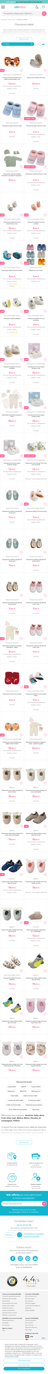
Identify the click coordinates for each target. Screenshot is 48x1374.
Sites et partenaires (8, 1320)
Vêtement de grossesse (34, 1105)
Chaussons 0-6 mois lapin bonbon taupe (12, 464)
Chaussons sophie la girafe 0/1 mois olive (12, 512)
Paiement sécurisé (31, 1333)
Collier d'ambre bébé (13, 1105)
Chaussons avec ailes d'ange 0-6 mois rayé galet (36, 791)
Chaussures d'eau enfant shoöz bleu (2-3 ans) (12, 882)
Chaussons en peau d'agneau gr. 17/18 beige (36, 930)
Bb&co (20, 1118)
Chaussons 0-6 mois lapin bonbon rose (36, 367)
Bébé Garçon (35, 1091)
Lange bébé (12, 1087)
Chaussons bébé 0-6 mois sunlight (12, 367)
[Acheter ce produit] (21, 70)
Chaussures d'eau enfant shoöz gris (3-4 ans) (12, 1021)
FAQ (3, 1330)
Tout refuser (24, 1365)
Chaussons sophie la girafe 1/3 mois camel (12, 603)
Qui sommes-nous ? (31, 1296)
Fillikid (16, 1121)
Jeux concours (29, 1325)
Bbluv (27, 1118)
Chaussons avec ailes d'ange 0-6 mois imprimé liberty (12, 834)
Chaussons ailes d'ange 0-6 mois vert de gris (12, 930)
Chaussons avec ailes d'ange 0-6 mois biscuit (12, 791)
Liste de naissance (30, 1320)
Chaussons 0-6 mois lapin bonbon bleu (36, 415)
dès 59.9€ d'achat (12, 1164)
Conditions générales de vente (11, 1296)
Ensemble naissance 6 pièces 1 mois (12, 415)
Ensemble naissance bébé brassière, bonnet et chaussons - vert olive (12, 175)
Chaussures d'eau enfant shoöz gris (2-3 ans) (36, 978)
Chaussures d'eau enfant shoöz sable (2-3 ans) (36, 834)
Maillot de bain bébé (30, 1096)
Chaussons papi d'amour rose (36, 126)
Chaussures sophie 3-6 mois (36, 77)
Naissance (11, 1091)
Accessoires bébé (34, 1100)
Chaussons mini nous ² (36, 270)
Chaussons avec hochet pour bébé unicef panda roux (12, 78)
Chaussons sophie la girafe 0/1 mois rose (36, 603)
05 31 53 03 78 (36, 1188)
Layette (23, 1087)
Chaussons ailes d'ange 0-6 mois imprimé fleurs (36, 1065)
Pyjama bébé (35, 1087)
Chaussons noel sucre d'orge (12, 694)
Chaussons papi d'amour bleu (12, 126)
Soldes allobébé (29, 1310)
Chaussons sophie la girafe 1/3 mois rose (36, 646)
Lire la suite (24, 39)
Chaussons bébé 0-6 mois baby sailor (36, 694)
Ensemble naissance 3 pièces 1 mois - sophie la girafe (36, 742)
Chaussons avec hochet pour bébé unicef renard (12, 742)
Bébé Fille (23, 1091)
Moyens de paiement (8, 1310)
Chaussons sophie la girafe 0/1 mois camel (36, 560)
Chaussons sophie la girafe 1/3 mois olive (12, 560)
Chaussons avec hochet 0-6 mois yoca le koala (36, 464)
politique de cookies (12, 1357)
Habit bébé (14, 1096)
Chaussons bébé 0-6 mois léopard (12, 978)
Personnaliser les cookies (9, 1303)
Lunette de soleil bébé (15, 1100)
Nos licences (6, 1325)
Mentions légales (30, 1303)
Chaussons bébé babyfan (12, 318)
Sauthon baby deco (34, 1115)
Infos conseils (29, 1323)
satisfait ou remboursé (12, 1185)
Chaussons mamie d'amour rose (36, 174)
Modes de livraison (7, 1308)
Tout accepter (24, 1369)
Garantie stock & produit (9, 1313)
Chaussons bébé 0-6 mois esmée (36, 222)
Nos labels (5, 1323)
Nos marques (29, 1301)
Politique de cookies (8, 1305)
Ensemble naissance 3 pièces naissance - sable (12, 646)
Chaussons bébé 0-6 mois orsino (36, 511)
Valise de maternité (31, 1327)
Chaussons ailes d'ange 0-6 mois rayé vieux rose (36, 1021)
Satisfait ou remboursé (9, 1315)
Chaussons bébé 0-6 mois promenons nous (12, 222)
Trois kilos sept (8, 1118)
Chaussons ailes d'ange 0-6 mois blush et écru (36, 882)
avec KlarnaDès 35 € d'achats (36, 1165)
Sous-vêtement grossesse (18, 1109)
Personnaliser (24, 1360)
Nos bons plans (29, 1298)
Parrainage (28, 1330)
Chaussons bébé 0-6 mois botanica (36, 319)
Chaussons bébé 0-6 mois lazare (12, 270)
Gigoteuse (35, 1109)
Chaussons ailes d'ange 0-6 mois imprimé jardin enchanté (12, 1065)
